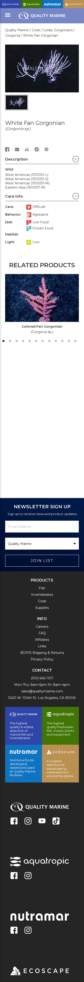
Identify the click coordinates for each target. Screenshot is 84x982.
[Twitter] (37, 149)
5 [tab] (30, 341)
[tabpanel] (39, 305)
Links (42, 646)
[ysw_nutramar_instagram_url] (28, 931)
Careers (42, 626)
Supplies (42, 608)
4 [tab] (23, 341)
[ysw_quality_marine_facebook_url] (14, 821)
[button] (42, 160)
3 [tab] (17, 341)
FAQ (42, 633)
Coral (42, 601)
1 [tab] (3, 341)
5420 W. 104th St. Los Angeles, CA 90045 (42, 698)
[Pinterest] (46, 149)
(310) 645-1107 (42, 678)
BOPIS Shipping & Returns (42, 653)
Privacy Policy (42, 659)
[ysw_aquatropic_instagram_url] (28, 876)
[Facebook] (7, 149)
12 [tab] (75, 341)
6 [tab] (36, 341)
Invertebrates (42, 595)
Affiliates (42, 640)
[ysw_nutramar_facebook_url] (14, 931)
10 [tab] (62, 341)
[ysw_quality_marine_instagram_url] (28, 821)
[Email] (17, 149)
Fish (42, 588)
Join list (42, 560)
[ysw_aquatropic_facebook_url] (14, 876)
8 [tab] (49, 341)
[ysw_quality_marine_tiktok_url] (56, 821)
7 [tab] (43, 341)
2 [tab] (10, 341)
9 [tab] (56, 341)
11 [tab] (69, 341)
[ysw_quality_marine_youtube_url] (42, 821)
